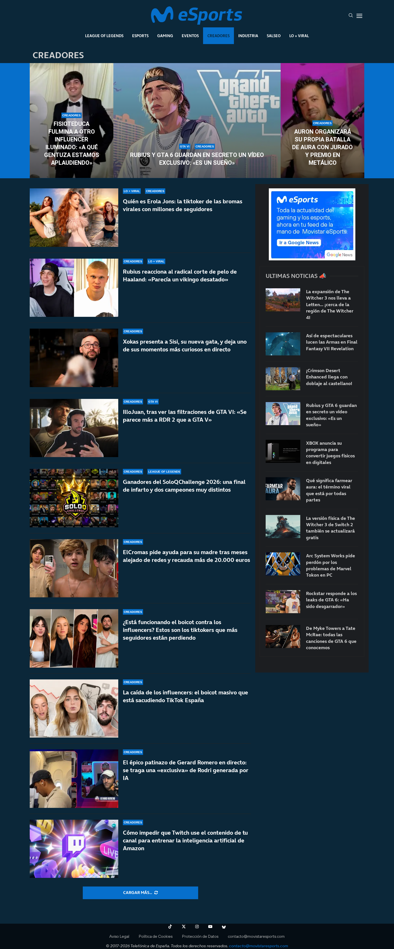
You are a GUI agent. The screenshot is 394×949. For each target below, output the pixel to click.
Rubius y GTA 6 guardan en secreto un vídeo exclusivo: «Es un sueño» (197, 158)
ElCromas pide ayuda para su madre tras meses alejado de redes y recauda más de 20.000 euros (186, 556)
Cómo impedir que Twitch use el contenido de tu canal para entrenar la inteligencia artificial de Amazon (185, 840)
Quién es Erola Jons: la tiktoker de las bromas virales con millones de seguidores (182, 205)
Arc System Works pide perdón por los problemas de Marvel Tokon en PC (330, 565)
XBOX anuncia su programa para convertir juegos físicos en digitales (330, 452)
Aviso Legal (119, 936)
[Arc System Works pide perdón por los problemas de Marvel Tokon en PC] (283, 563)
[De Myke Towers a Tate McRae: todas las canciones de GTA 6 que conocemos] (283, 636)
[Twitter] (184, 926)
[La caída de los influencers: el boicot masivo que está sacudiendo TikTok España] (74, 708)
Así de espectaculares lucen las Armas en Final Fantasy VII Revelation (331, 342)
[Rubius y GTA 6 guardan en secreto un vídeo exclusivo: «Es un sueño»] (197, 120)
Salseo (274, 35)
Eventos (190, 35)
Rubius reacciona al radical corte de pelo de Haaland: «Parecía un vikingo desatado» (180, 275)
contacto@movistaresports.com (256, 936)
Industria (248, 35)
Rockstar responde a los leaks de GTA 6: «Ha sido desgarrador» (331, 599)
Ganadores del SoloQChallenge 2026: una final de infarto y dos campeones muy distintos (184, 486)
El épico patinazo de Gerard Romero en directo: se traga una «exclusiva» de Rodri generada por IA (185, 770)
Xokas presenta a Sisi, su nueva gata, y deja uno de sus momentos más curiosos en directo (185, 345)
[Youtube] (210, 926)
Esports (140, 35)
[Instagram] (197, 926)
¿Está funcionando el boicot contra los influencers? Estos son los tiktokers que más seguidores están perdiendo (180, 630)
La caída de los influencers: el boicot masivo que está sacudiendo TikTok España (185, 696)
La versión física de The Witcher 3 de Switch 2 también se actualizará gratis (330, 528)
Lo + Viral (299, 35)
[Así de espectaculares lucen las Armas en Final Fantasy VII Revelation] (283, 343)
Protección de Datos (200, 936)
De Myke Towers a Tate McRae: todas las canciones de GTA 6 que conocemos (331, 638)
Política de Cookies (155, 936)
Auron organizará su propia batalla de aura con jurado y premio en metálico (322, 147)
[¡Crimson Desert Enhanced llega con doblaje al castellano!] (283, 378)
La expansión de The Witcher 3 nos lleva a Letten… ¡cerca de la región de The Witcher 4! (329, 304)
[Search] (351, 15)
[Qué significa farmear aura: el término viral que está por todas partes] (283, 488)
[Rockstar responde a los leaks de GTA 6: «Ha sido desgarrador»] (283, 601)
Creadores (218, 35)
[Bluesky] (224, 926)
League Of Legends (104, 35)
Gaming (165, 35)
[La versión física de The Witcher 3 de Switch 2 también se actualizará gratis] (283, 526)
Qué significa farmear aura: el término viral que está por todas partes (329, 490)
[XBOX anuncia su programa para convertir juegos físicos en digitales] (283, 451)
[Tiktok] (170, 926)
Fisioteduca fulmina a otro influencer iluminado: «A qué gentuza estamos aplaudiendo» (71, 143)
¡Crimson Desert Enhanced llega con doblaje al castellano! (329, 377)
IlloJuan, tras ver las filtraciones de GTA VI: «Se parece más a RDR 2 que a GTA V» (185, 416)
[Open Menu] (359, 16)
